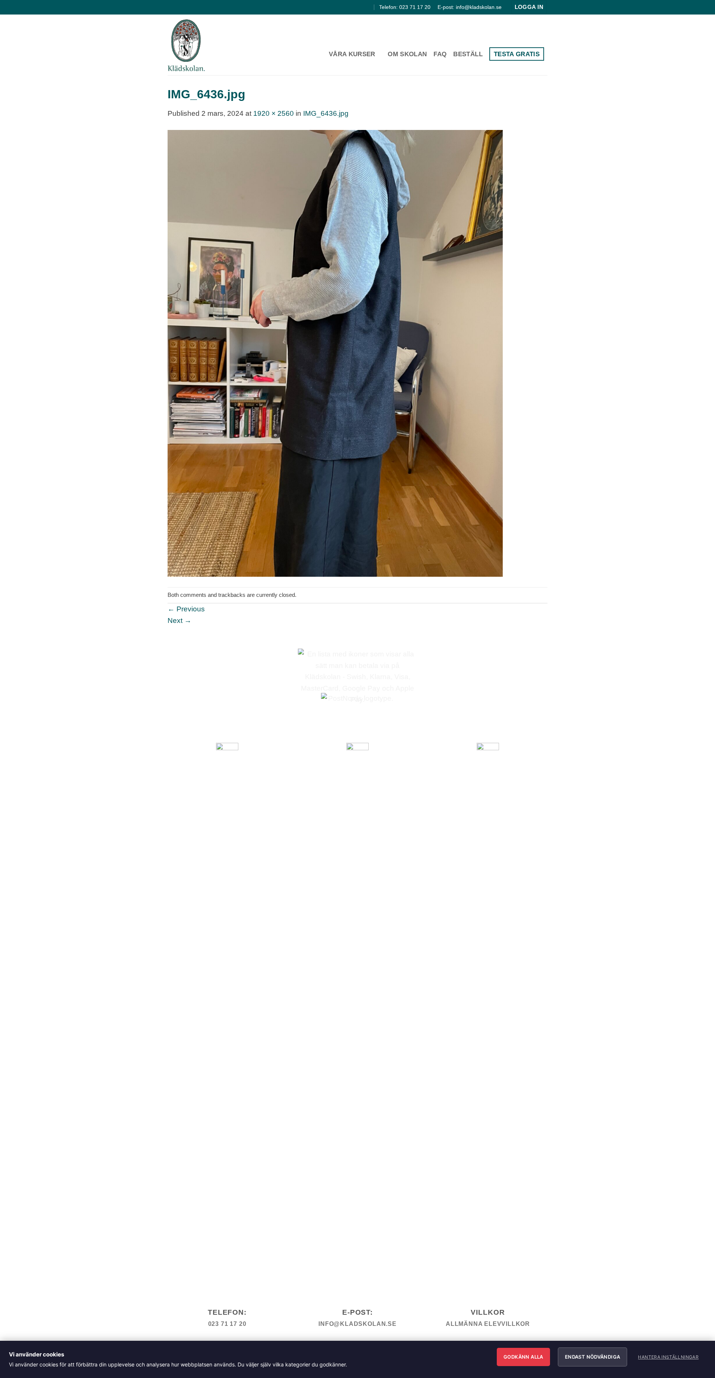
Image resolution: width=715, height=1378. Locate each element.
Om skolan (407, 54)
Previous (186, 609)
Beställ (467, 54)
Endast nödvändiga (592, 1357)
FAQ (440, 54)
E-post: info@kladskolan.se (470, 7)
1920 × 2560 (273, 113)
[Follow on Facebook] (350, 7)
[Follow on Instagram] (359, 7)
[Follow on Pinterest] (367, 7)
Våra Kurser (352, 54)
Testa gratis (517, 54)
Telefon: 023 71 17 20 (404, 7)
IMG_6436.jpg (326, 113)
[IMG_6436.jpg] (335, 353)
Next (179, 620)
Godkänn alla (523, 1357)
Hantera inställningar (668, 1357)
